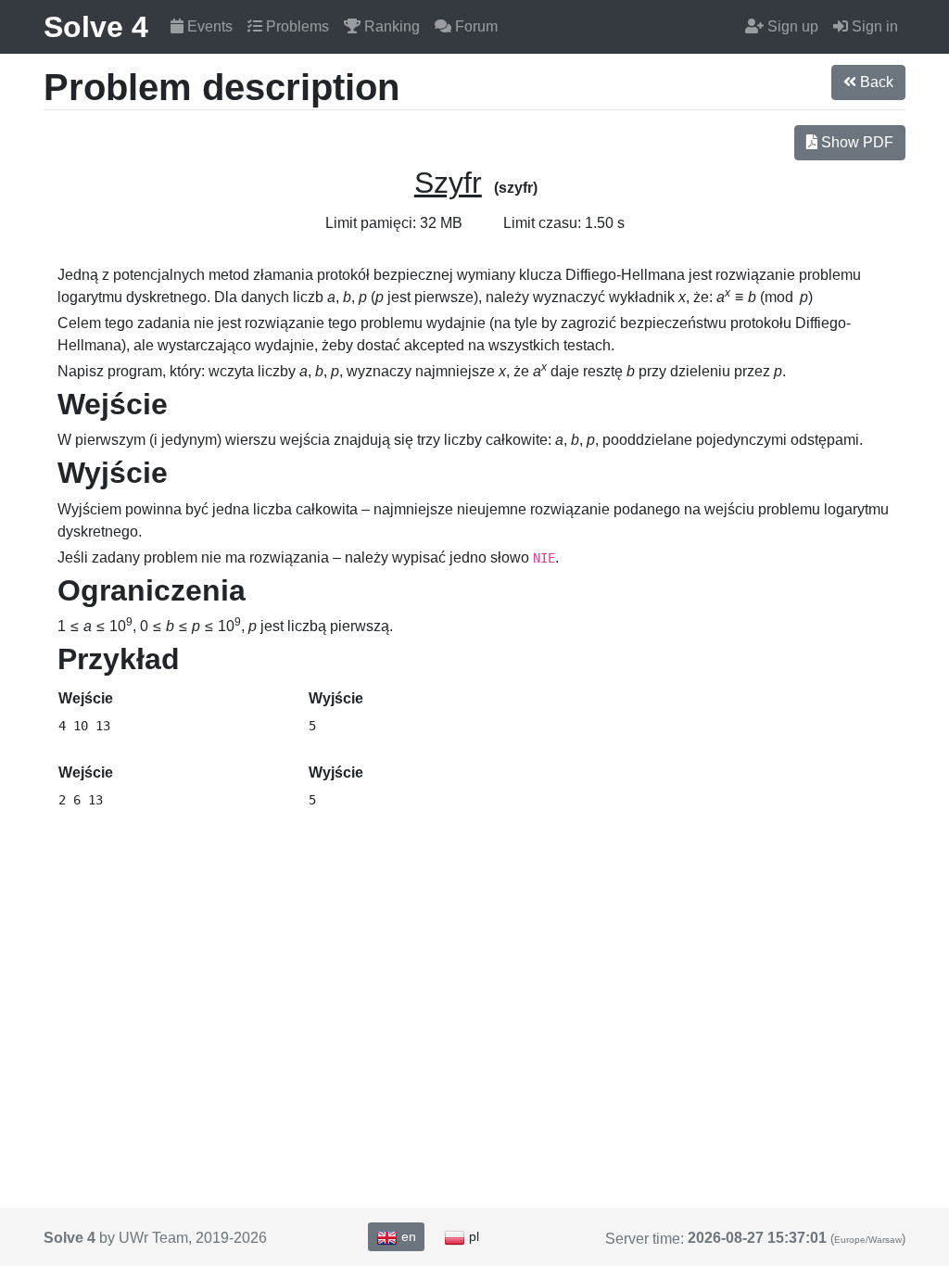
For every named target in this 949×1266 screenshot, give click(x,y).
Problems (295, 26)
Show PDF (855, 142)
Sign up (791, 26)
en (407, 1236)
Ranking (390, 26)
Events (208, 26)
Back (874, 82)
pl (472, 1236)
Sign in (873, 26)
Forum (474, 26)
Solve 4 (96, 27)
